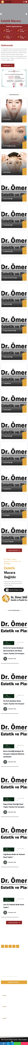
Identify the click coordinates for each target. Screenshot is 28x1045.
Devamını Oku (6, 65)
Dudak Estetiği (8, 37)
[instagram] (24, 1043)
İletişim (4, 961)
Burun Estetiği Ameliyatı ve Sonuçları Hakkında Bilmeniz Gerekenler (13, 754)
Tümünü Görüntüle (13, 550)
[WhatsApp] (17, 1043)
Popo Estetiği (22, 37)
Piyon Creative (22, 1039)
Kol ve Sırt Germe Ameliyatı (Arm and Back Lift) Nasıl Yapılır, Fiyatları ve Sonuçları (13, 651)
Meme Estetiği (8, 30)
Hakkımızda (5, 955)
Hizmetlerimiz (6, 958)
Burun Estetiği (22, 30)
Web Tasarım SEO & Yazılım (9, 1039)
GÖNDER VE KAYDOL (13, 982)
